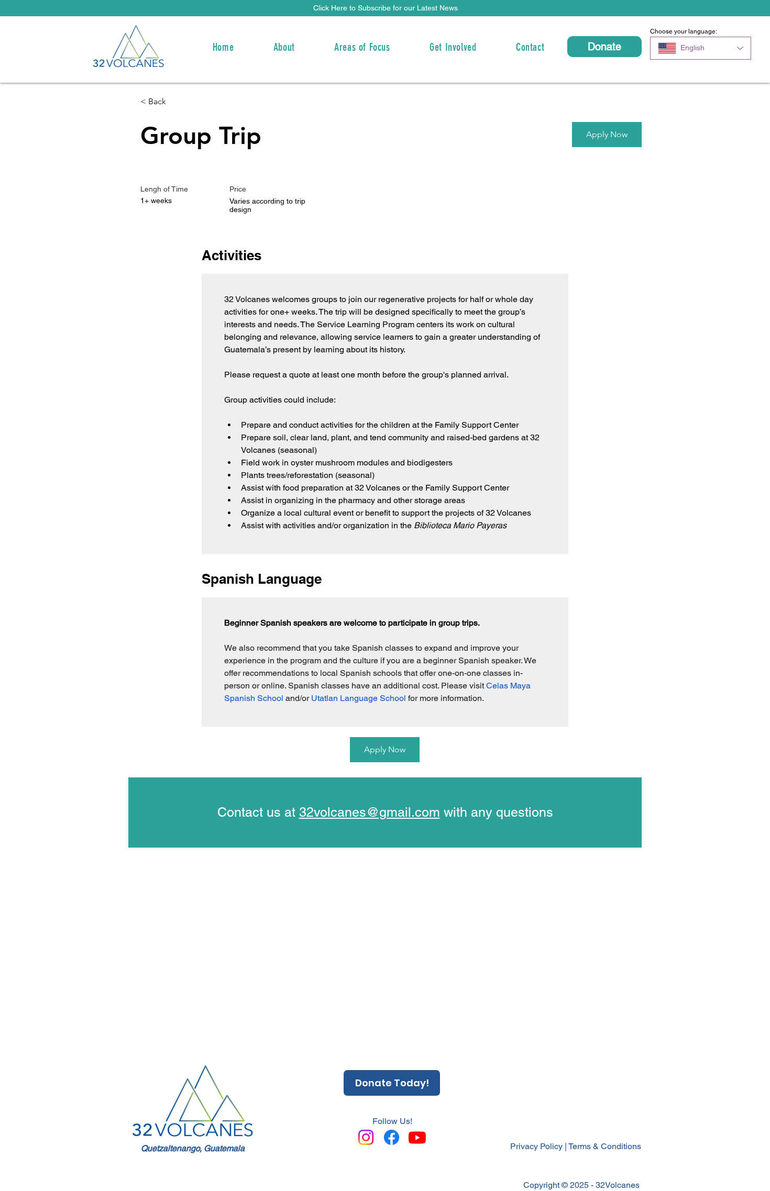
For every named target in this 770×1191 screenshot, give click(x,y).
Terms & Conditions (604, 1146)
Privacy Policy (536, 1146)
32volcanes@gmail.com (369, 812)
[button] (385, 8)
